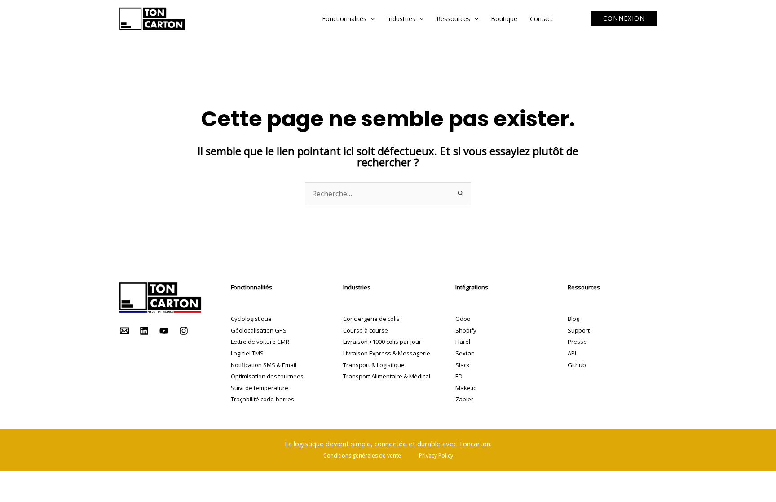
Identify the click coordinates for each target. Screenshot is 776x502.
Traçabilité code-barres (262, 399)
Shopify (465, 330)
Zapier (464, 399)
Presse (577, 342)
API (572, 353)
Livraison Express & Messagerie (386, 353)
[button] (370, 18)
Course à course (365, 330)
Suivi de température (259, 388)
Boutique (504, 18)
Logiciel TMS (247, 353)
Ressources (453, 18)
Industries (401, 18)
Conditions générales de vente (362, 455)
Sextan (465, 353)
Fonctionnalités (344, 18)
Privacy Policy (436, 455)
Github (577, 365)
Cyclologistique (251, 319)
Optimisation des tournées (267, 376)
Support (579, 330)
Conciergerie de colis (371, 319)
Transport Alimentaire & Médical (386, 376)
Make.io (466, 388)
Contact (541, 18)
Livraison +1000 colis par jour (382, 342)
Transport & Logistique (374, 365)
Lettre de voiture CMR (260, 342)
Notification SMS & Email (263, 365)
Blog (573, 319)
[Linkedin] (144, 330)
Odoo (463, 319)
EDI (459, 376)
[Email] (124, 330)
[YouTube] (163, 330)
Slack (462, 365)
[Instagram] (183, 330)
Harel (462, 342)
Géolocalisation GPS (259, 330)
